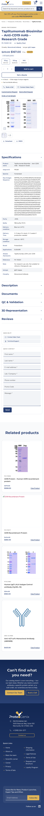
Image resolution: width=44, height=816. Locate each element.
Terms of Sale (11, 770)
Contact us (22, 735)
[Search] (39, 8)
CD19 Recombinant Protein (15, 533)
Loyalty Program (32, 767)
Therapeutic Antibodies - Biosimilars (18, 21)
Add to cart (28, 69)
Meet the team (11, 755)
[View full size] (4, 128)
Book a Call (32, 693)
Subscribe (33, 798)
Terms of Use (31, 758)
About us (9, 751)
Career (8, 763)
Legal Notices (31, 754)
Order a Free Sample (9, 96)
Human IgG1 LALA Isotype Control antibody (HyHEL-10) (18, 586)
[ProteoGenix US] (8, 3)
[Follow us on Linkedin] (39, 806)
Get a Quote (22, 75)
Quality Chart (21, 43)
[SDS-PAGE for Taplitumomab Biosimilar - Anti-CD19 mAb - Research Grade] (4, 135)
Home (3, 21)
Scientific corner (12, 759)
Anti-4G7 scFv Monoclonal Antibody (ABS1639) (19, 640)
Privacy (8, 766)
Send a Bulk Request (26, 92)
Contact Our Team (14, 693)
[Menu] (41, 3)
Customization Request (9, 92)
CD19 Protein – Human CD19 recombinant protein (21, 480)
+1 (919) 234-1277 (19, 730)
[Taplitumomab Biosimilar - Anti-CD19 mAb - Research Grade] (9, 135)
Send (7, 410)
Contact (26, 3)
